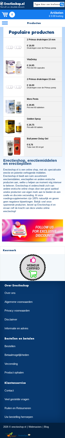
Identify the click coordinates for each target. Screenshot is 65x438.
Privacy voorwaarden (17, 310)
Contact (9, 390)
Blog (46, 426)
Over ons (10, 293)
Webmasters (35, 426)
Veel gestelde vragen (17, 399)
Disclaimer (11, 319)
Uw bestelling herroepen (19, 416)
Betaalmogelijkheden (17, 354)
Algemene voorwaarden (18, 301)
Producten (34, 23)
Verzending (11, 363)
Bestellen (10, 346)
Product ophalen (14, 372)
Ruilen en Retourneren (18, 408)
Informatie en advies (16, 328)
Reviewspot (24, 435)
